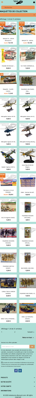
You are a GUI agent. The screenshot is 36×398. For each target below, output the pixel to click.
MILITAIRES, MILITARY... (27, 268)
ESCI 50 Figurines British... (8, 217)
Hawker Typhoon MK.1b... (8, 167)
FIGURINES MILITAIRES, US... (28, 293)
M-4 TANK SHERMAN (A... (28, 66)
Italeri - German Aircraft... (27, 192)
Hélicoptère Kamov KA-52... (27, 116)
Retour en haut (28, 338)
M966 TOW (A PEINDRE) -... (8, 319)
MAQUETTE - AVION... (28, 40)
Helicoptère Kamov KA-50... (8, 116)
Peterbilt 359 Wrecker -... (8, 66)
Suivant (31, 332)
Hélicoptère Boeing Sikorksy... (28, 142)
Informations (6, 391)
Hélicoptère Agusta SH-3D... (8, 142)
